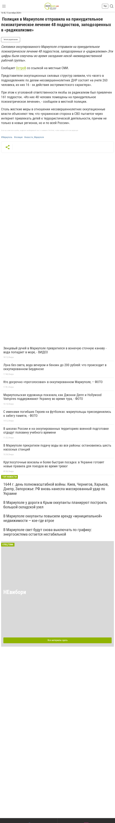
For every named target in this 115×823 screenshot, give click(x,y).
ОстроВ (21, 68)
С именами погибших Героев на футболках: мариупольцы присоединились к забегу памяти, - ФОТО (57, 414)
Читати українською (11, 39)
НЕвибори (14, 592)
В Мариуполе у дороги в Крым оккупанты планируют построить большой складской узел (55, 504)
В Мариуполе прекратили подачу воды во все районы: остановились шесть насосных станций (57, 447)
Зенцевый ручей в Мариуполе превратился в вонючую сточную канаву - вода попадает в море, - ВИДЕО (55, 350)
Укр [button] (105, 6)
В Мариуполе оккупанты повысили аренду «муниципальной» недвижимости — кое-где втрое (52, 518)
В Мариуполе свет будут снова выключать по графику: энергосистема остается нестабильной (47, 532)
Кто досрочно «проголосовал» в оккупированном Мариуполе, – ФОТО (53, 382)
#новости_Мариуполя (34, 137)
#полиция (18, 137)
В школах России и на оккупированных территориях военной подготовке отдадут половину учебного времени (56, 431)
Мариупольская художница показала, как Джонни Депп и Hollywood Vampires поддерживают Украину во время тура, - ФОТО (52, 397)
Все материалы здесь (58, 640)
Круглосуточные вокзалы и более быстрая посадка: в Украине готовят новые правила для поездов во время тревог (53, 464)
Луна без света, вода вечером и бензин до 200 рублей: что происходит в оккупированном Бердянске (54, 367)
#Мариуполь (6, 137)
